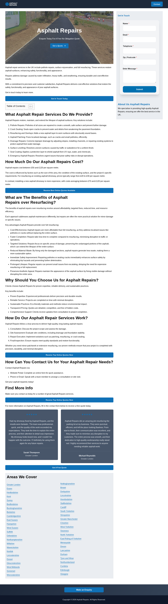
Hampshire (11, 524)
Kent (9, 496)
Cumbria (64, 566)
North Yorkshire (67, 535)
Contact (157, 4)
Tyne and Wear (67, 558)
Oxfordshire (12, 536)
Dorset (10, 559)
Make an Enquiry (84, 590)
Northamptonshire (14, 540)
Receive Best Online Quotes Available (59, 190)
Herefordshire (66, 499)
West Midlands (13, 567)
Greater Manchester (69, 519)
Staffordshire (65, 503)
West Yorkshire (67, 527)
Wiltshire (10, 544)
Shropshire (65, 515)
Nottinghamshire (67, 484)
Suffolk (10, 532)
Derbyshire (65, 492)
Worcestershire (13, 575)
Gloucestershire (14, 563)
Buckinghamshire (14, 508)
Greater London (13, 485)
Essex (9, 489)
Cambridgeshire (14, 516)
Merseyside (65, 543)
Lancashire (65, 550)
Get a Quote (58, 46)
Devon (63, 546)
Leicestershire (13, 555)
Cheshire (64, 523)
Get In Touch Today (59, 99)
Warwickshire (12, 547)
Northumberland (67, 562)
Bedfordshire (12, 504)
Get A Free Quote (59, 468)
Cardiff (63, 507)
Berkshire (11, 512)
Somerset (11, 571)
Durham (63, 554)
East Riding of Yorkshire (70, 539)
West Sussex (12, 528)
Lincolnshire (65, 495)
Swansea (64, 531)
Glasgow (64, 574)
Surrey (10, 500)
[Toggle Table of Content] (29, 106)
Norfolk (10, 551)
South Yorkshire (67, 511)
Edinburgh (64, 570)
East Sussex (12, 520)
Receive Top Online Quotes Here (59, 355)
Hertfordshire (12, 492)
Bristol (63, 488)
